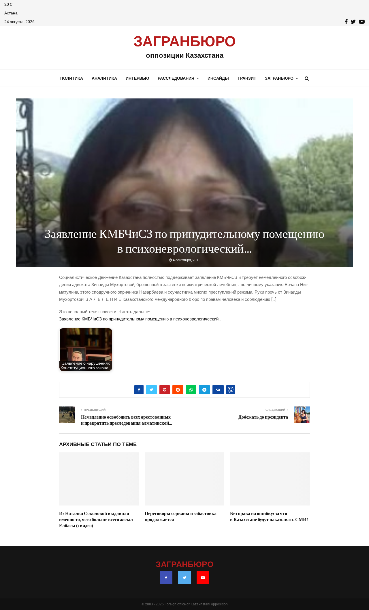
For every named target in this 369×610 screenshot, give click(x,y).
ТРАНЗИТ (247, 78)
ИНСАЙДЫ (218, 78)
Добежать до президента (263, 417)
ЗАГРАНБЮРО (184, 42)
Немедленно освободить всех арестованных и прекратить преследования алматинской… (126, 420)
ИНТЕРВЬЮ (137, 78)
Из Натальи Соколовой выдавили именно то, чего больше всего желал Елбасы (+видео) (96, 519)
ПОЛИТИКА (71, 78)
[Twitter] (184, 577)
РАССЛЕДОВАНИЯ (176, 78)
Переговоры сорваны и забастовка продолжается (180, 516)
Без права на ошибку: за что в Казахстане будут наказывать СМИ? (269, 516)
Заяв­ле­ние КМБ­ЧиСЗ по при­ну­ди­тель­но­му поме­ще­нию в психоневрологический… (140, 319)
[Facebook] (166, 577)
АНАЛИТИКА (104, 78)
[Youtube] (203, 577)
